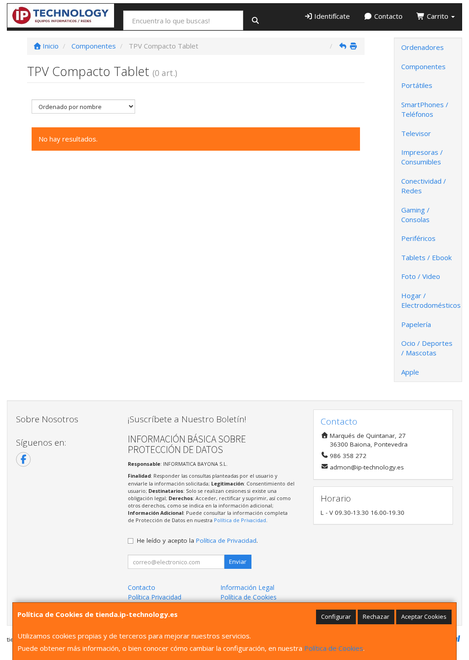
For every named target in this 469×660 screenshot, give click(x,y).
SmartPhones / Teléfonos (424, 109)
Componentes (423, 66)
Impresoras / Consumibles (422, 156)
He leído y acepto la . (197, 540)
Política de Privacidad (240, 520)
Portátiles (416, 85)
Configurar (336, 616)
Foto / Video (420, 276)
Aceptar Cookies (424, 616)
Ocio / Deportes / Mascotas (427, 347)
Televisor (416, 133)
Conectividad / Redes (423, 185)
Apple (410, 371)
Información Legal (247, 587)
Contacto (387, 16)
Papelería (416, 324)
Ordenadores (422, 47)
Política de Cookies (333, 648)
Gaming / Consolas (415, 214)
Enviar (237, 561)
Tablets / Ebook (426, 257)
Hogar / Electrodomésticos (431, 300)
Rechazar (376, 616)
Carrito (437, 16)
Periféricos (418, 238)
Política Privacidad (154, 597)
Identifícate (331, 16)
